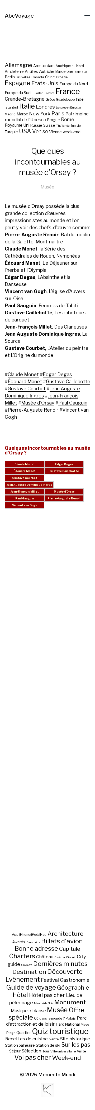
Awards (18, 942)
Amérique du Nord (70, 66)
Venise (40, 131)
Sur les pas (75, 1044)
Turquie (11, 132)
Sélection (31, 1050)
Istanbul (11, 107)
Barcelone (64, 71)
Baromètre (33, 942)
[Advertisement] (47, 726)
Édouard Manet (25, 381)
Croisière (26, 965)
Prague (53, 120)
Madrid (10, 114)
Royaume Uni (17, 125)
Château (44, 956)
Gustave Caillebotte (68, 381)
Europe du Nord (73, 83)
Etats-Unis (44, 83)
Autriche (46, 71)
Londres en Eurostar (68, 107)
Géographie (73, 987)
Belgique (80, 72)
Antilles (31, 71)
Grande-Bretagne (25, 99)
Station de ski (48, 1045)
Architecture (65, 933)
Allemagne (18, 65)
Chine (50, 77)
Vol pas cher (32, 1057)
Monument (70, 1002)
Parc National (68, 1024)
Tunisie (75, 125)
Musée (47, 187)
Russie (36, 125)
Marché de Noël (43, 1003)
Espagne (17, 83)
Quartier (23, 1032)
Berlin (10, 77)
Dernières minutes (60, 964)
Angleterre (14, 71)
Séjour (15, 1051)
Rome (67, 119)
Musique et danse (28, 1010)
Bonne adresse (36, 948)
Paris (57, 113)
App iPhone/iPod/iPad (29, 935)
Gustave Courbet (27, 388)
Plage (10, 1033)
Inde (80, 99)
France (67, 91)
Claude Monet (23, 374)
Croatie (62, 77)
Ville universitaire (63, 1051)
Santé (54, 1039)
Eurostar (37, 93)
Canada (37, 77)
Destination (29, 971)
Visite (81, 1051)
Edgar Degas (57, 374)
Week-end (66, 1057)
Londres (45, 107)
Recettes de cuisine (26, 1038)
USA (25, 131)
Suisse (49, 125)
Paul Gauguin (72, 403)
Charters (22, 956)
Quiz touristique (60, 1031)
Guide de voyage (31, 987)
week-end (71, 132)
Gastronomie (74, 980)
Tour (45, 1051)
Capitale (69, 948)
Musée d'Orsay (37, 403)
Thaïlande (62, 125)
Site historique (75, 1038)
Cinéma (59, 957)
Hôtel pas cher (47, 995)
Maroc (22, 114)
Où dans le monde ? (49, 1018)
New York (39, 113)
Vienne (55, 131)
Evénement (23, 979)
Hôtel (20, 995)
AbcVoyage (19, 16)
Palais (71, 1018)
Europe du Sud (18, 92)
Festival (50, 980)
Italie (27, 106)
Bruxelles (23, 77)
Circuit (71, 957)
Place (85, 1024)
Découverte (65, 971)
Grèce (50, 99)
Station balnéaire (20, 1045)
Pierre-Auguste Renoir (33, 410)
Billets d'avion (62, 941)
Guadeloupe (65, 99)
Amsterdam (44, 65)
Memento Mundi (56, 1074)
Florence (49, 93)
